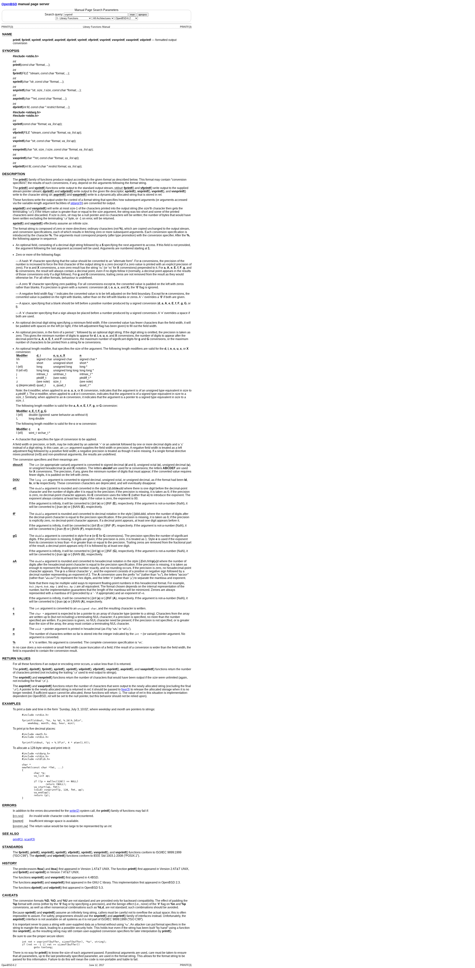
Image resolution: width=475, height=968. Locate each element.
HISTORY (9, 863)
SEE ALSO (10, 834)
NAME (7, 34)
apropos (142, 14)
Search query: (54, 14)
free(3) (125, 689)
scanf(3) (29, 839)
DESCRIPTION (13, 174)
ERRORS (9, 805)
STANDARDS (12, 847)
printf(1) (18, 839)
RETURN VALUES (16, 658)
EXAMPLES (11, 703)
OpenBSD (9, 4)
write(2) (74, 810)
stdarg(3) (76, 203)
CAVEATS (10, 895)
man (132, 14)
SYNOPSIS (10, 51)
